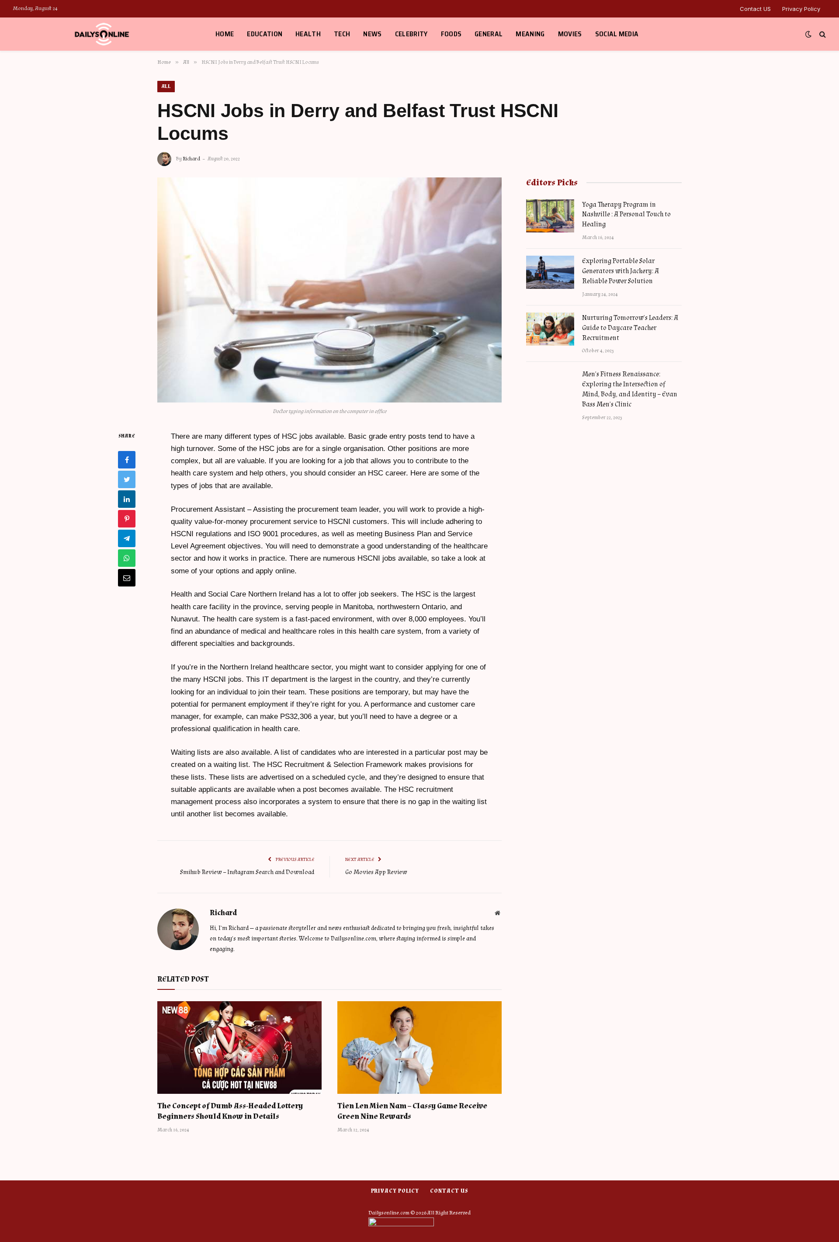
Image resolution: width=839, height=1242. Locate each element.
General (489, 33)
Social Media (617, 33)
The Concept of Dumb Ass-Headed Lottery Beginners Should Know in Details (230, 1111)
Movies (570, 33)
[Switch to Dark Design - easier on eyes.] (808, 34)
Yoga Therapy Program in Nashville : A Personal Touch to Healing (626, 214)
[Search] (822, 34)
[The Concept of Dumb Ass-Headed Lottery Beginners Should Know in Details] (239, 1047)
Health (308, 33)
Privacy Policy (801, 8)
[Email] (126, 577)
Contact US (755, 8)
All (166, 86)
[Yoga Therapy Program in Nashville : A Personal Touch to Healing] (550, 215)
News (372, 33)
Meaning (530, 33)
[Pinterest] (126, 518)
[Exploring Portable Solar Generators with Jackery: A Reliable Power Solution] (550, 272)
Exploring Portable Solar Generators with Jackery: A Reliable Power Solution (620, 271)
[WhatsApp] (126, 557)
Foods (451, 33)
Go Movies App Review (376, 872)
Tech (342, 33)
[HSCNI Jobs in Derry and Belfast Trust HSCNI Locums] (329, 289)
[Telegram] (126, 538)
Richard (191, 159)
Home (224, 33)
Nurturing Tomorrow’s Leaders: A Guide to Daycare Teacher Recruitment (630, 328)
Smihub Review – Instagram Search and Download (247, 872)
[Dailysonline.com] (103, 34)
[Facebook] (126, 459)
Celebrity (411, 33)
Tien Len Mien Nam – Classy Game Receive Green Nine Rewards (412, 1111)
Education (264, 33)
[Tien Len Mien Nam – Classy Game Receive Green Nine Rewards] (419, 1047)
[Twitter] (126, 479)
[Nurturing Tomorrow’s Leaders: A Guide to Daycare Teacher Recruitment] (550, 329)
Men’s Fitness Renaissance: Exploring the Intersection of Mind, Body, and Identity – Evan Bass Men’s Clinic (629, 389)
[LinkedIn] (126, 498)
